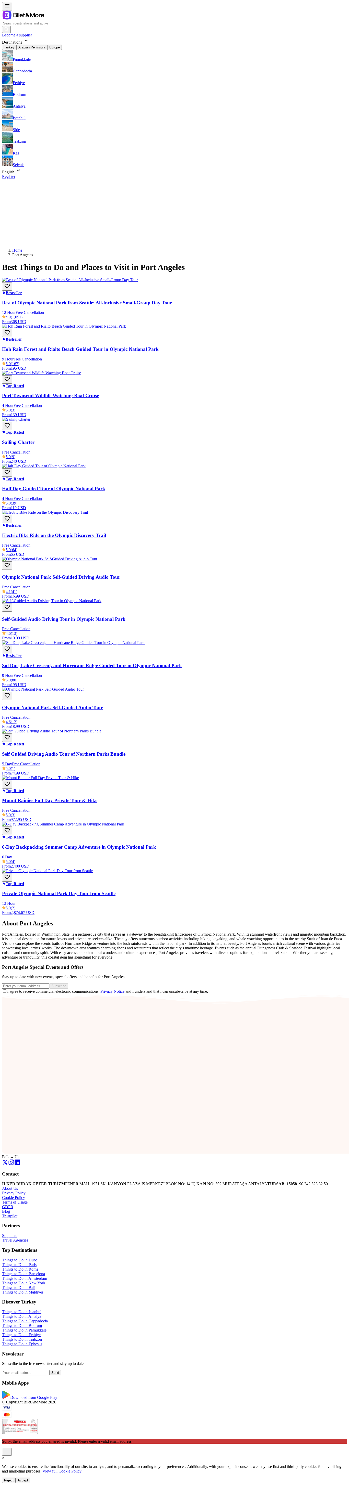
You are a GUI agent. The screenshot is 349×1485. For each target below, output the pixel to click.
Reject (9, 1480)
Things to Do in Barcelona (23, 1274)
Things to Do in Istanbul (21, 1312)
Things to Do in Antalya (21, 1316)
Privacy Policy (14, 1193)
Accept (23, 1480)
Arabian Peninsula (31, 47)
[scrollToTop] (7, 1452)
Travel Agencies (15, 1240)
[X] (5, 1164)
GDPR (7, 1207)
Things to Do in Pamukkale (24, 1330)
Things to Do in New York (23, 1283)
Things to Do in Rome (20, 1269)
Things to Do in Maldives (22, 1292)
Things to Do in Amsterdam (24, 1278)
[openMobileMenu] (7, 6)
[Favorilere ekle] (7, 286)
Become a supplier (17, 35)
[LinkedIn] (17, 1164)
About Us (10, 1188)
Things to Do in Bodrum (22, 1325)
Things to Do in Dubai (20, 1260)
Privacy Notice (112, 991)
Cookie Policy (13, 1197)
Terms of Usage (15, 1202)
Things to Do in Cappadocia (25, 1321)
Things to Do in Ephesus (22, 1344)
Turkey (9, 47)
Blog (6, 1211)
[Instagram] (11, 1164)
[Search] (6, 29)
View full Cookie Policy (62, 1471)
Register (8, 176)
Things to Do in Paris (19, 1264)
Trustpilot (9, 1216)
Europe (54, 47)
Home (17, 250)
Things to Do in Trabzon (22, 1339)
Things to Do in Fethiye (21, 1335)
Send (55, 1373)
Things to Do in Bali (18, 1287)
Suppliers (9, 1235)
